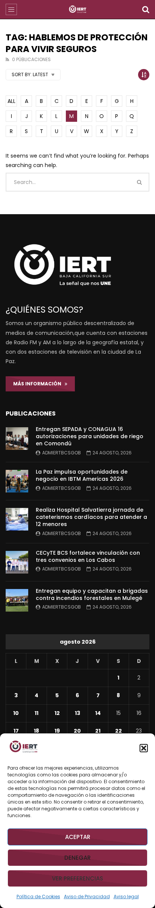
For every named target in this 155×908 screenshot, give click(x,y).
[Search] (145, 9)
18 (36, 731)
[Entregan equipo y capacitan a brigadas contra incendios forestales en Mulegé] (17, 600)
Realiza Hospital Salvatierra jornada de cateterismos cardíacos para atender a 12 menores (91, 517)
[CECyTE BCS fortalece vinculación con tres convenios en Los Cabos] (17, 562)
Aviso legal (126, 896)
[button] (143, 748)
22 (118, 731)
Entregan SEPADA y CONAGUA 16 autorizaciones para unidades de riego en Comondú (89, 436)
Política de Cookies (38, 896)
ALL (11, 101)
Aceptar (77, 837)
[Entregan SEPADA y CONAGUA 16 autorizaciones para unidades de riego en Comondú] (17, 438)
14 (98, 713)
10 (16, 713)
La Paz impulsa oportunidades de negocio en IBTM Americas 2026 (82, 475)
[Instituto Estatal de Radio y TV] (78, 9)
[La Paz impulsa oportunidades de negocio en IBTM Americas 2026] (17, 481)
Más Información (39, 383)
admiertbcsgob (61, 452)
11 (36, 713)
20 (77, 731)
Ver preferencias (77, 878)
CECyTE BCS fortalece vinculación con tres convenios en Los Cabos (88, 556)
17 (16, 731)
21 (97, 731)
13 (77, 713)
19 (57, 731)
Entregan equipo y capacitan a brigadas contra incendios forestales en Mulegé (92, 594)
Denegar (77, 858)
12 (57, 713)
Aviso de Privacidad (87, 896)
